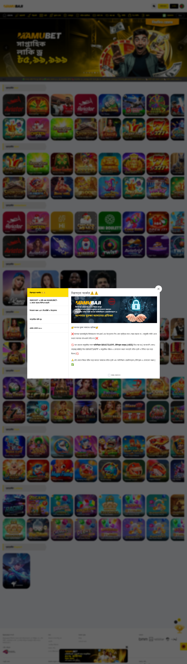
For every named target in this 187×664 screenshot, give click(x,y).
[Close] (158, 288)
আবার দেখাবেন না (115, 375)
